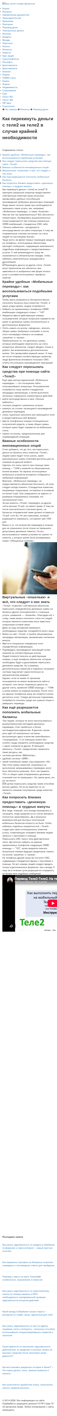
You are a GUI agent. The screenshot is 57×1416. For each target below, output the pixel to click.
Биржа (5, 80)
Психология (8, 106)
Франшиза (7, 21)
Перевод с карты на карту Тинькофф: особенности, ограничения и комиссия (22, 1278)
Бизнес (6, 8)
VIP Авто (6, 102)
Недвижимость (10, 87)
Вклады (6, 39)
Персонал (7, 43)
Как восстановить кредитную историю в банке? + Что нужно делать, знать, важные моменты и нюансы (27, 1370)
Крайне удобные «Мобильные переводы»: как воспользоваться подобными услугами (26, 156)
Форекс (6, 74)
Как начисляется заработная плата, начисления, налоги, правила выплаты (27, 1386)
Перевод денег (10, 27)
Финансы (7, 11)
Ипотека (6, 33)
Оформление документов (15, 14)
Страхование (9, 90)
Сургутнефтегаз (10, 58)
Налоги (6, 46)
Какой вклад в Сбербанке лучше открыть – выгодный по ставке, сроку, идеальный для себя (27, 1313)
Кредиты (6, 36)
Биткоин (6, 71)
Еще (4, 93)
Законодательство (11, 17)
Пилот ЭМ (7, 99)
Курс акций (8, 55)
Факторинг (7, 24)
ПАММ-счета (9, 77)
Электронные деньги (13, 30)
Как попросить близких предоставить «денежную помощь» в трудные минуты (27, 184)
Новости (6, 52)
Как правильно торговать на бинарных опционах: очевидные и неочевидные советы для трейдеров (28, 1263)
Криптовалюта (9, 65)
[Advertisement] (28, 1056)
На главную (11, 109)
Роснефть (7, 61)
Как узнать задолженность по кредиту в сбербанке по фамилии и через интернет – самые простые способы (28, 1247)
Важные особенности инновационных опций (25, 167)
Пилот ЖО (7, 96)
